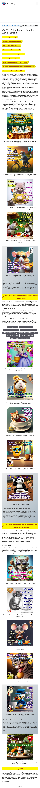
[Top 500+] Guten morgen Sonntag (13, 25)
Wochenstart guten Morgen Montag (11, 329)
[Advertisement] (20, 15)
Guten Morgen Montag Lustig (26, 327)
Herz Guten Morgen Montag (12, 335)
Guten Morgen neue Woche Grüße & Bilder (20, 338)
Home (3, 25)
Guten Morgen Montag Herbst (27, 335)
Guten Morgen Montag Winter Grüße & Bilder (27, 332)
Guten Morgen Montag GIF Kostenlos (28, 329)
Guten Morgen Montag (12, 327)
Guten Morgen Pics (13, 4)
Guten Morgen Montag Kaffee (9, 332)
